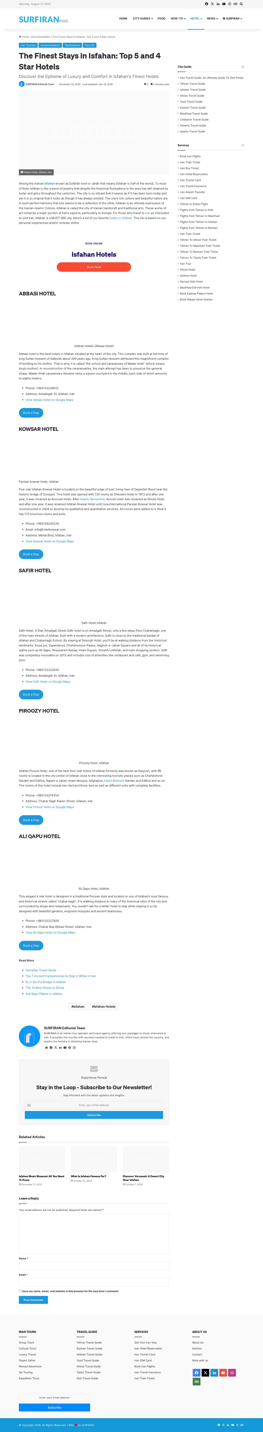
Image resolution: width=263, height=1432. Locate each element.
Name (23, 1258)
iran (147, 213)
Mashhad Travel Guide (194, 113)
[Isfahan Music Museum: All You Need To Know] (42, 1159)
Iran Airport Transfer (192, 192)
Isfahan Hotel (188, 275)
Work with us (200, 1360)
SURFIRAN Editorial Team (40, 84)
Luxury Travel (27, 1354)
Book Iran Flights (190, 156)
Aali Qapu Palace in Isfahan (44, 994)
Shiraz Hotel (187, 269)
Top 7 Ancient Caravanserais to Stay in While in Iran (61, 976)
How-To (177, 18)
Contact (197, 1354)
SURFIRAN (232, 18)
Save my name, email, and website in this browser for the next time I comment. (70, 1291)
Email (23, 1274)
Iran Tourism (28, 45)
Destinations (72, 45)
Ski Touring (26, 1372)
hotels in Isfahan (121, 218)
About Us (198, 1342)
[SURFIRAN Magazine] (44, 18)
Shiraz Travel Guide (192, 95)
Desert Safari (27, 1360)
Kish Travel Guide (87, 1378)
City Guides (141, 18)
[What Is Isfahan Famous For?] (94, 1159)
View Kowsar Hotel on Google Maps (50, 541)
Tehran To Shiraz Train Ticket (198, 239)
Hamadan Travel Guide (41, 970)
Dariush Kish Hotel (191, 281)
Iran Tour (185, 263)
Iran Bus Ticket (189, 168)
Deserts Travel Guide (193, 125)
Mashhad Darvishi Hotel (194, 287)
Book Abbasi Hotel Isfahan (196, 299)
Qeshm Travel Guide (192, 131)
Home (123, 18)
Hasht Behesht (114, 780)
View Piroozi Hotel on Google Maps (50, 807)
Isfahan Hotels (105, 1006)
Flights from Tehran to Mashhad (199, 215)
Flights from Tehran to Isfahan (198, 221)
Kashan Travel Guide (193, 107)
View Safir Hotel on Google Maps (48, 681)
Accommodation (40, 36)
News (211, 18)
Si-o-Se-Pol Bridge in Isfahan (46, 982)
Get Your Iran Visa (145, 1342)
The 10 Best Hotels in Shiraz (45, 988)
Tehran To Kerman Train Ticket (199, 251)
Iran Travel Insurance (193, 186)
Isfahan (78, 1006)
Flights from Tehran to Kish (196, 209)
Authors (197, 1348)
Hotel (194, 18)
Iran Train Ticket (190, 162)
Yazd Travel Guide (191, 101)
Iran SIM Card (188, 198)
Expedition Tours (29, 1378)
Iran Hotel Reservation (194, 174)
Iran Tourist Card (190, 180)
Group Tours (26, 1342)
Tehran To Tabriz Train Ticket (198, 257)
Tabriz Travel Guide (89, 1372)
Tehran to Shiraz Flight (194, 204)
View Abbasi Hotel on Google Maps (49, 400)
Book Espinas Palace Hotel (196, 293)
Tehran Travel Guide (192, 83)
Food (161, 18)
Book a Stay (31, 413)
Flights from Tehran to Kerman (199, 227)
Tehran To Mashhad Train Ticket (200, 245)
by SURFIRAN (86, 1425)
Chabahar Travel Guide (194, 119)
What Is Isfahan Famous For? (88, 1176)
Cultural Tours (27, 1348)
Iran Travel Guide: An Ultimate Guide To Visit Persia (211, 77)
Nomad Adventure (30, 1366)
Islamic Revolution (92, 499)
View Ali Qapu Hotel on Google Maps (50, 932)
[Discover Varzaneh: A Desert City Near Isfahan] (146, 1159)
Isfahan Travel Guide (193, 89)
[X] (55, 1047)
